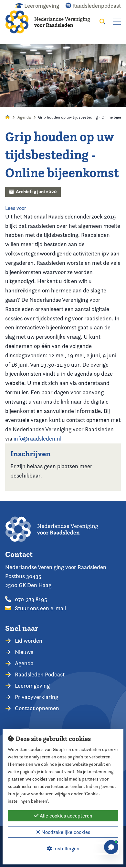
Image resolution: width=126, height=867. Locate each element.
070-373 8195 (30, 599)
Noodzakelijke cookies (65, 832)
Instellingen (65, 848)
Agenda (24, 117)
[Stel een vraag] (111, 847)
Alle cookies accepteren (65, 816)
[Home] (52, 22)
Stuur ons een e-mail (40, 608)
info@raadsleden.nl (37, 438)
